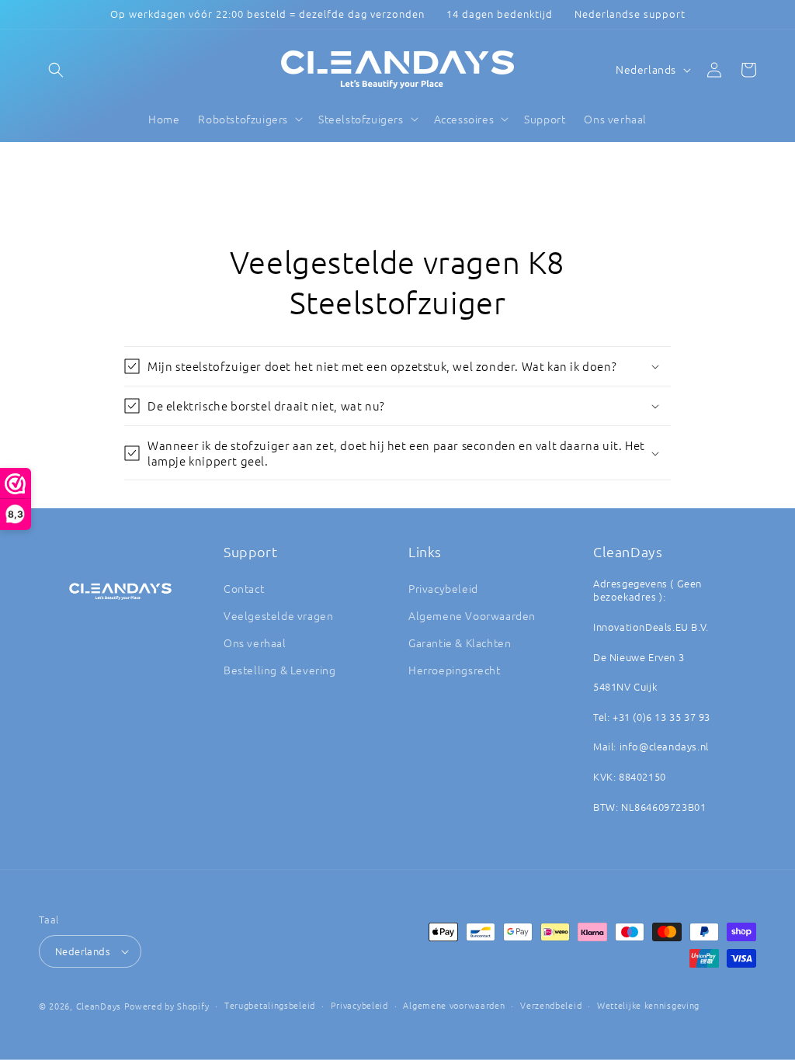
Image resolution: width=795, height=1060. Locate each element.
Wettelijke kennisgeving (648, 1005)
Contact (244, 588)
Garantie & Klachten (459, 642)
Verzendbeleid (550, 1005)
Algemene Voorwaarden (472, 615)
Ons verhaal (255, 642)
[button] (56, 70)
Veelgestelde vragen (278, 615)
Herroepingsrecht (454, 669)
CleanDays (98, 1005)
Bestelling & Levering (280, 669)
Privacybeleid (443, 588)
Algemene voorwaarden (454, 1005)
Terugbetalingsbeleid (269, 1005)
